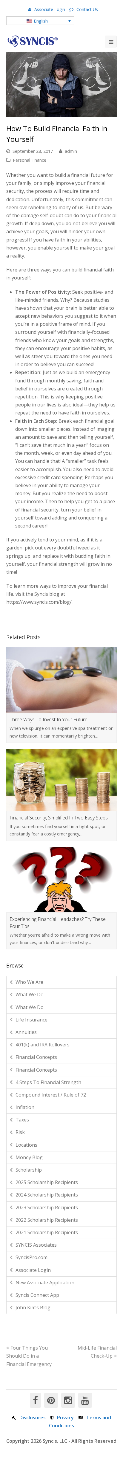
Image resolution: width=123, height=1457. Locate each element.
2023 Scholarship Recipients (47, 1207)
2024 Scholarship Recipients (47, 1194)
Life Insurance (31, 1019)
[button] (40, 20)
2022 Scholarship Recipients (47, 1220)
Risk (20, 1132)
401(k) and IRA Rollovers (43, 1044)
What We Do (30, 994)
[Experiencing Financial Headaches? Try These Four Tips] (61, 879)
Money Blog (29, 1157)
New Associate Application (45, 1282)
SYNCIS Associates (36, 1245)
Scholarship (29, 1170)
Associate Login (49, 9)
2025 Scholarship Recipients (47, 1182)
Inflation (25, 1107)
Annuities (26, 1032)
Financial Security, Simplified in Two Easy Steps (59, 817)
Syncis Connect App (37, 1295)
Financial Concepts (36, 1057)
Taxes (22, 1119)
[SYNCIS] (32, 41)
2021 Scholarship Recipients (47, 1232)
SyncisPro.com (31, 1257)
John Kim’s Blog (33, 1307)
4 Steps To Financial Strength (48, 1082)
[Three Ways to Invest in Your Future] (61, 680)
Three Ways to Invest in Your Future (48, 719)
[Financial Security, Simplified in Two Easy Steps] (61, 780)
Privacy (65, 1417)
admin (71, 151)
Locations (26, 1145)
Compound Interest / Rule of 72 (51, 1094)
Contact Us (87, 9)
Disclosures (32, 1417)
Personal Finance (29, 160)
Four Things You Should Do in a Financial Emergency (29, 1356)
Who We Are (29, 982)
